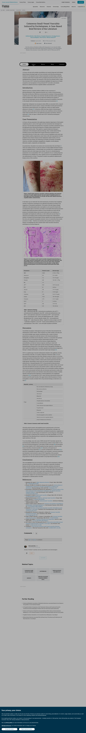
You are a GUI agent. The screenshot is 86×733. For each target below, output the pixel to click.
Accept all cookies (9, 729)
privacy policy (8, 722)
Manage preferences (6, 725)
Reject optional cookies (26, 729)
